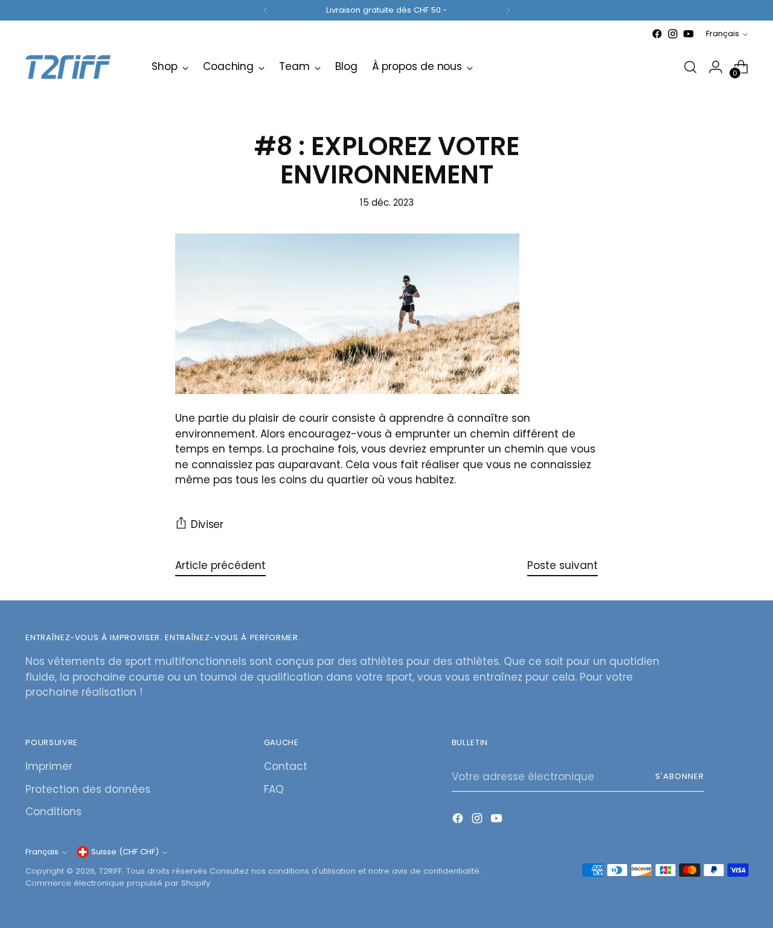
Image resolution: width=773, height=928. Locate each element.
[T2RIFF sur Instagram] (672, 33)
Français (722, 33)
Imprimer (48, 766)
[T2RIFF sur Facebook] (657, 33)
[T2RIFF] (79, 67)
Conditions (53, 811)
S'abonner (679, 776)
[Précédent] (265, 10)
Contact (285, 766)
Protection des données (87, 789)
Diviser (207, 524)
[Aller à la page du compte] (716, 67)
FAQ (274, 789)
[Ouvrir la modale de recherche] (690, 67)
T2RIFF (110, 871)
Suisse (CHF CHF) (125, 851)
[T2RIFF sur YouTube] (688, 33)
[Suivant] (508, 10)
